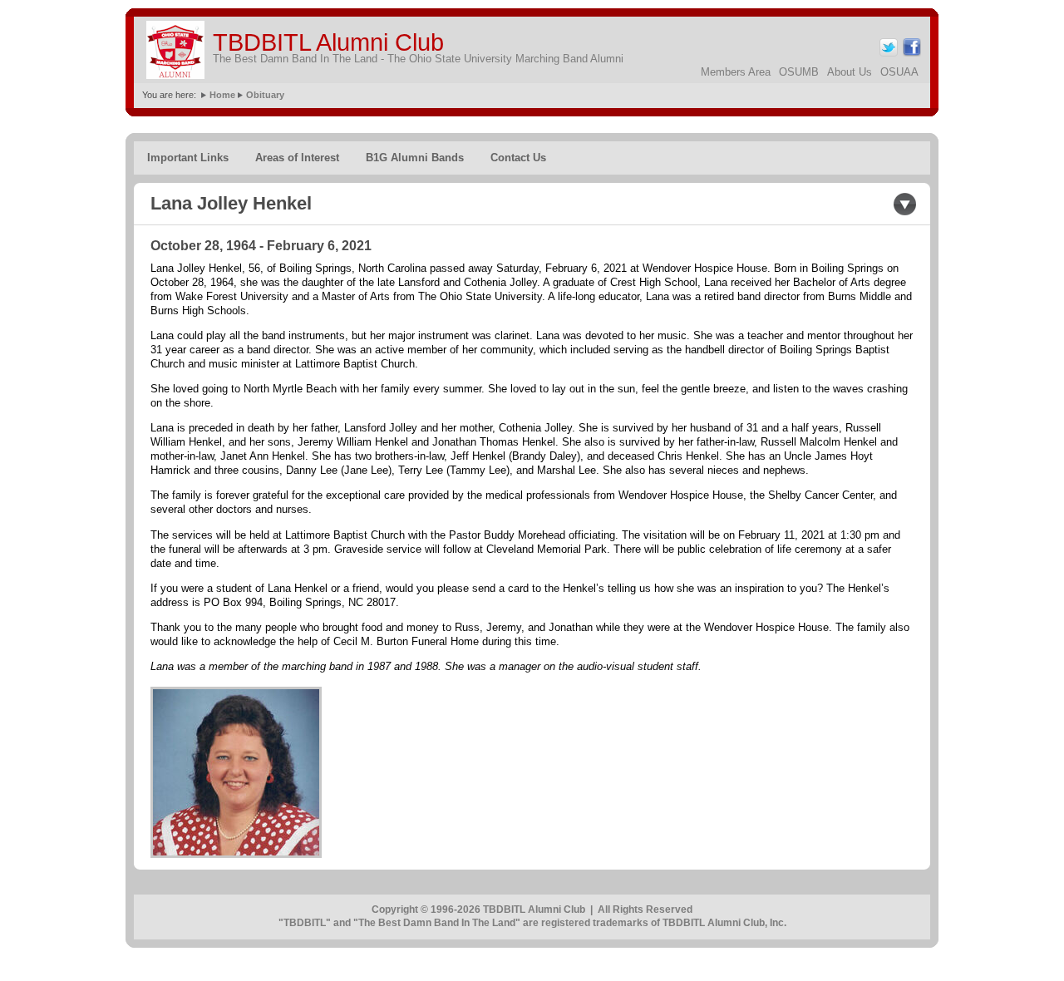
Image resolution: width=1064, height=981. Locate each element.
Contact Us (518, 157)
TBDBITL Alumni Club (328, 42)
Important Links (188, 157)
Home (222, 95)
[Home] (175, 50)
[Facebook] (910, 53)
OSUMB (799, 72)
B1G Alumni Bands (415, 157)
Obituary (265, 95)
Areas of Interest (297, 157)
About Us (849, 72)
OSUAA (899, 72)
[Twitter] (887, 53)
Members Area (736, 72)
